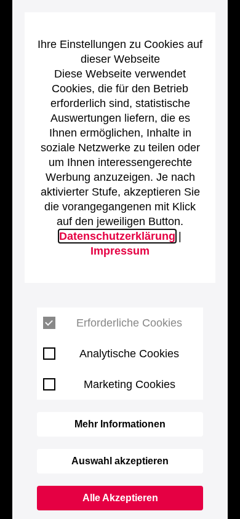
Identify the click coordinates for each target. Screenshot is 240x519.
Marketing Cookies (129, 384)
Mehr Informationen (120, 424)
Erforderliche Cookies (129, 323)
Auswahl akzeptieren (120, 461)
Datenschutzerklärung (117, 236)
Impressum (120, 251)
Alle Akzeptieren (120, 498)
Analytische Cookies (129, 353)
